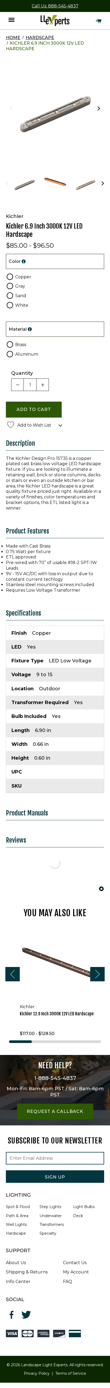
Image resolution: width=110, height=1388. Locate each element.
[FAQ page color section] (24, 261)
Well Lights (16, 1224)
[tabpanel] (55, 981)
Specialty (48, 1233)
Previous (11, 108)
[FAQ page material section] (30, 329)
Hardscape (40, 37)
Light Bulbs (84, 1206)
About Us (16, 1262)
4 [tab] (89, 1041)
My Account (76, 1272)
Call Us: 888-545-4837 (55, 6)
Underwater (51, 1215)
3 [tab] (66, 1041)
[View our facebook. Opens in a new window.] (12, 1315)
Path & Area (17, 1215)
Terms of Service (70, 1373)
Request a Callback (55, 1111)
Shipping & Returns (27, 1272)
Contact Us (75, 1262)
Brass (20, 344)
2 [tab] (43, 1041)
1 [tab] (20, 1041)
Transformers (52, 1224)
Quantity (22, 373)
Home (13, 37)
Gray (20, 286)
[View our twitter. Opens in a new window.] (26, 1315)
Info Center (18, 1281)
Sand (20, 295)
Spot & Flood (18, 1206)
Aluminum (26, 354)
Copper (23, 276)
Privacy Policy (37, 1373)
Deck (78, 1215)
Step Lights (50, 1206)
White (21, 305)
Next (99, 108)
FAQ (67, 1281)
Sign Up (55, 1177)
